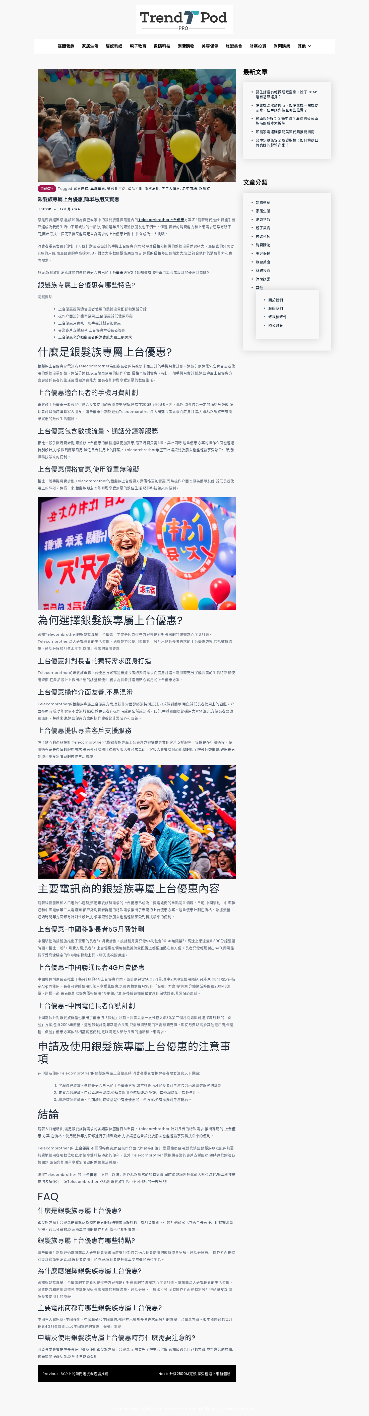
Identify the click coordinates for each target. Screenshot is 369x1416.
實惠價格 (81, 188)
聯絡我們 (275, 308)
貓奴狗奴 (114, 46)
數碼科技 (162, 46)
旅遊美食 (234, 46)
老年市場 (189, 188)
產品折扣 (135, 188)
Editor (44, 209)
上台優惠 (116, 272)
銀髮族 (204, 188)
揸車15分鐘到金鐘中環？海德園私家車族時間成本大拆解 (287, 121)
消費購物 (186, 46)
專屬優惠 (97, 188)
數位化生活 (116, 188)
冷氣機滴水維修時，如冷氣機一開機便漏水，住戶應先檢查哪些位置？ (287, 108)
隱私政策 (275, 325)
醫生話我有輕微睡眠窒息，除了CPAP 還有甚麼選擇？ (286, 94)
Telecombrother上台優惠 (161, 219)
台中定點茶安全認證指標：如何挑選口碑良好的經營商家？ (287, 143)
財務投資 (258, 46)
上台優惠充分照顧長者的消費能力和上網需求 (95, 337)
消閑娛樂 (282, 46)
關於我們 (275, 299)
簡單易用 (152, 188)
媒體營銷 (66, 46)
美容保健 (210, 46)
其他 (302, 46)
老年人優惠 (171, 188)
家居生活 (90, 46)
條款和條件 (277, 316)
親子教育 (138, 46)
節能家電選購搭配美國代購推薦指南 (285, 131)
